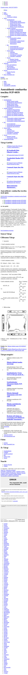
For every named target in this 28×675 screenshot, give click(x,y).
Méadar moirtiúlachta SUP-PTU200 (14, 404)
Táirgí (5, 18)
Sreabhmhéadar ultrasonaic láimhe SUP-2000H (14, 383)
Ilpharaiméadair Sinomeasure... (12, 186)
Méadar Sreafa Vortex (15, 24)
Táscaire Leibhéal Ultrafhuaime (8, 473)
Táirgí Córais (10, 50)
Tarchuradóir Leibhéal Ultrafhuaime (15, 38)
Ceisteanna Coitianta (12, 17)
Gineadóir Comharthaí (15, 56)
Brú (8, 45)
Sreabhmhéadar (10, 19)
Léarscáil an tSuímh (10, 470)
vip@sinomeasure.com (9, 436)
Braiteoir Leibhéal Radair (15, 474)
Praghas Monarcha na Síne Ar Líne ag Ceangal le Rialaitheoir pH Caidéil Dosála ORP (13, 349)
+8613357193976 (8, 435)
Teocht (8, 57)
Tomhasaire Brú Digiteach (16, 49)
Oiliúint (9, 73)
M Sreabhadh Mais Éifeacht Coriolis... (13, 151)
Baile (5, 12)
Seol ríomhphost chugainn (7, 230)
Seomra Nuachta (11, 72)
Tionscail (6, 63)
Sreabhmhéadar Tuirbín (15, 25)
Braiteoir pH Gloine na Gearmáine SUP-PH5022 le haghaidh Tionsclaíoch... (15, 417)
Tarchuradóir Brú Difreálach (17, 48)
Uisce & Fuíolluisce (12, 64)
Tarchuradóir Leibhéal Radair (17, 41)
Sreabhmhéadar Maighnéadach (17, 22)
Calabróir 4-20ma (20, 471)
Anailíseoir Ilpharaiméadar (16, 29)
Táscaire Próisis (14, 53)
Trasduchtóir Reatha (12, 62)
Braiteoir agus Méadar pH (16, 31)
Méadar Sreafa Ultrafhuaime (17, 26)
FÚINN (6, 14)
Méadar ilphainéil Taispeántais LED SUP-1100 (14, 394)
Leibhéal (9, 36)
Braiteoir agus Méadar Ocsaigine (18, 34)
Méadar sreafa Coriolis (15, 21)
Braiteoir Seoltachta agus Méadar (18, 32)
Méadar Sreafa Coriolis (12, 101)
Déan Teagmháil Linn (9, 74)
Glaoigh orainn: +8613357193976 (9, 7)
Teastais (9, 15)
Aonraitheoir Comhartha (16, 55)
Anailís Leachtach (11, 28)
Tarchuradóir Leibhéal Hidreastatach (15, 43)
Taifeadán (12, 52)
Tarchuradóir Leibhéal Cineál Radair (10, 475)
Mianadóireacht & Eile (12, 69)
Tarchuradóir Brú (14, 46)
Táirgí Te (3, 470)
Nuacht (5, 70)
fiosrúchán (6, 426)
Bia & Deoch (10, 66)
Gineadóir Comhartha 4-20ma (8, 471)
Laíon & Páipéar (11, 67)
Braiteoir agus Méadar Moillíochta (18, 35)
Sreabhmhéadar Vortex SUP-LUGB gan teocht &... (15, 373)
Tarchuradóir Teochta (15, 60)
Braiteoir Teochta (14, 59)
